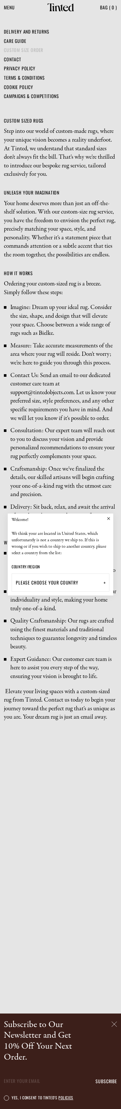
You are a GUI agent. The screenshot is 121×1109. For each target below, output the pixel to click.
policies (65, 1097)
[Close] (108, 518)
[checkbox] (6, 1098)
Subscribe (106, 1081)
